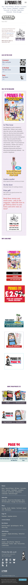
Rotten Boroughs (17, 12)
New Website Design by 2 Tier (8, 575)
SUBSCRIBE (15, 276)
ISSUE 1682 (15, 273)
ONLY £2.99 (13, 223)
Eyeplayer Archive (12, 516)
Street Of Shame (10, 6)
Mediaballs (15, 8)
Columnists (9, 12)
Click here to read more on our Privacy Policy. (11, 582)
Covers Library (6, 519)
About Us (4, 539)
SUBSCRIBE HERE (13, 226)
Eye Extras (5, 523)
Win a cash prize (6, 62)
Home (3, 486)
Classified (4, 533)
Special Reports (15, 525)
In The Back (13, 10)
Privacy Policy (21, 543)
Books (8, 508)
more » (3, 64)
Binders (13, 508)
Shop (3, 505)
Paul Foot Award (6, 525)
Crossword (6, 10)
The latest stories (6, 69)
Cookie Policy (5, 545)
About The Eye (10, 542)
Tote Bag (4, 508)
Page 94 (4, 514)
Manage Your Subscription (18, 501)
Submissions (5, 543)
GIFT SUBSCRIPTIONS (15, 279)
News (3, 6)
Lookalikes (21, 8)
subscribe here (10, 33)
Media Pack (21, 533)
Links (15, 543)
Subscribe (4, 497)
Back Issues (8, 510)
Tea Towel (19, 508)
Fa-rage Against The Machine (14, 459)
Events (11, 543)
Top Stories (5, 77)
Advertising (5, 531)
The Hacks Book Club (23, 459)
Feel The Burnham (4, 459)
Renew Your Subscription (14, 500)
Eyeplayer (4, 516)
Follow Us (17, 542)
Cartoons (9, 8)
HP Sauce (17, 6)
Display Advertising (13, 533)
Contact (4, 535)
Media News (20, 10)
